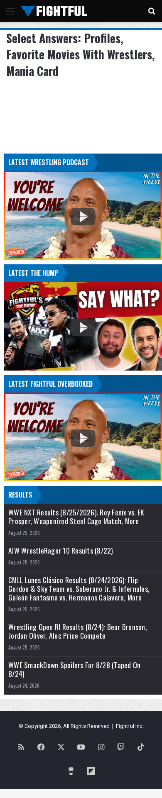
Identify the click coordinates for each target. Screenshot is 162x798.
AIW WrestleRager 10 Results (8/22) (60, 550)
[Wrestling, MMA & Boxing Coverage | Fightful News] (54, 11)
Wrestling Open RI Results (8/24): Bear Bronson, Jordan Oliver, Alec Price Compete (77, 631)
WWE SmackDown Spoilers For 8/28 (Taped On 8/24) (74, 669)
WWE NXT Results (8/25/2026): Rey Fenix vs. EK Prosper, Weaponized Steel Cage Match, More (76, 516)
